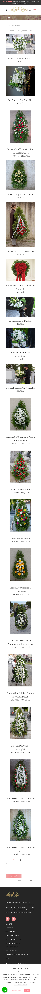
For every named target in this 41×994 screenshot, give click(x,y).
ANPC (7, 958)
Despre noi (10, 928)
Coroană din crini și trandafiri (20, 798)
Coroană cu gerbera (20, 538)
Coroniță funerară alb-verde (20, 58)
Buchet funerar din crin (20, 321)
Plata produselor (12, 935)
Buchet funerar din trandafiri (20, 388)
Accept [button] (27, 990)
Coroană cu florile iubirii (20, 489)
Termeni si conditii (13, 943)
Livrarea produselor (13, 939)
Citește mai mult (20, 985)
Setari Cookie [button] (16, 991)
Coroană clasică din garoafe (20, 251)
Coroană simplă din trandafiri (20, 194)
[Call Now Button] (4, 989)
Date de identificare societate (17, 954)
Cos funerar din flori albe (20, 100)
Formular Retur (12, 947)
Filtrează (13, 876)
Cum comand (10, 931)
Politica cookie (11, 950)
